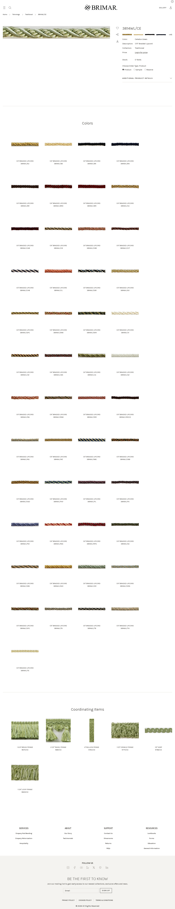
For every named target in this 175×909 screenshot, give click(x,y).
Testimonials (68, 838)
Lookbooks (152, 833)
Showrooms (108, 838)
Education (152, 843)
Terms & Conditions (104, 900)
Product (127, 70)
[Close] (172, 1)
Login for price (141, 52)
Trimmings (16, 14)
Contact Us (108, 833)
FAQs (108, 848)
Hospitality (24, 843)
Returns (108, 843)
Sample (139, 70)
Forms (151, 838)
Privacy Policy (68, 900)
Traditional (29, 14)
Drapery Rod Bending (24, 833)
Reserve (149, 70)
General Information (152, 848)
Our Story (68, 833)
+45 (170, 34)
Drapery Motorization (23, 838)
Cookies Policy (85, 900)
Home (5, 14)
